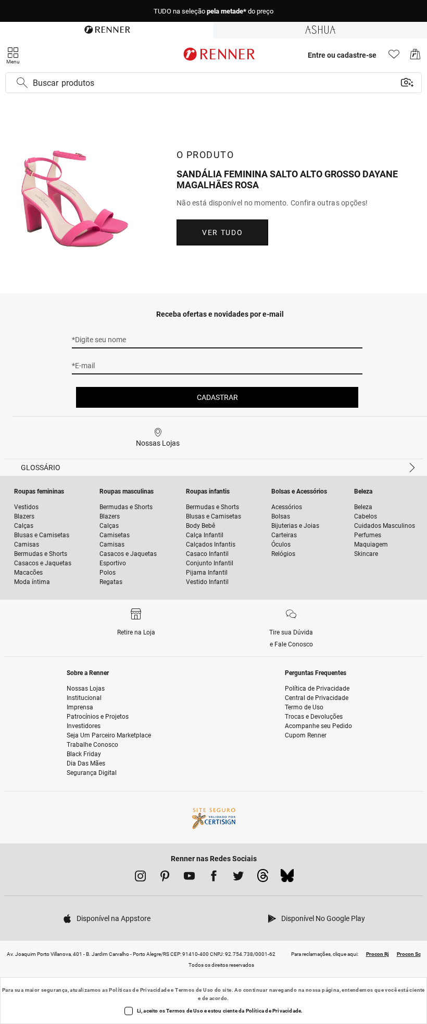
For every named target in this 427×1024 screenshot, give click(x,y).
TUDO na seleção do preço (213, 11)
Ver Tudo (222, 232)
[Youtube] (189, 878)
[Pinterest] (164, 878)
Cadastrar (217, 397)
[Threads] (262, 878)
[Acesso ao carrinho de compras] (415, 57)
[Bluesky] (287, 878)
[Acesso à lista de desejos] (393, 57)
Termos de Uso (194, 990)
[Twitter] (238, 878)
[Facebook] (213, 878)
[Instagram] (140, 878)
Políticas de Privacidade (139, 990)
